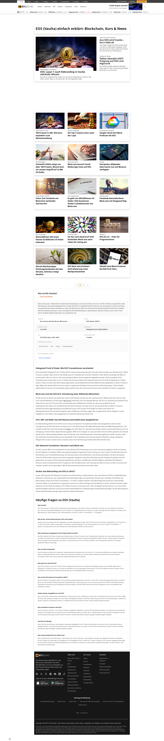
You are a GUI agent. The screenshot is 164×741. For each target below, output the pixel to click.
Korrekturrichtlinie (74, 688)
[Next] (6, 737)
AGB (77, 713)
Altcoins (58, 346)
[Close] (9, 739)
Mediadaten (72, 667)
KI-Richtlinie (72, 691)
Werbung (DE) (104, 670)
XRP (54, 6)
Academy (87, 674)
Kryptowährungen (68, 346)
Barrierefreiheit (73, 676)
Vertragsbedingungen (47, 701)
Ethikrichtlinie (72, 682)
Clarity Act (83, 6)
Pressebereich (104, 673)
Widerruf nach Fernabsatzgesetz (113, 701)
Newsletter (87, 680)
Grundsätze (72, 679)
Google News (88, 683)
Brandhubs (87, 677)
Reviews (86, 667)
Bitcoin (40, 6)
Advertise (132, 1)
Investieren (68, 6)
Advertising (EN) (105, 667)
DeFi (52, 346)
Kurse (86, 661)
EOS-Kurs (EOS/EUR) (44, 358)
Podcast (86, 670)
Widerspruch (83, 705)
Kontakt (102, 664)
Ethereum (47, 6)
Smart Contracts (43, 346)
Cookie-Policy (73, 701)
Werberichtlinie (73, 685)
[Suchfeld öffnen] (145, 7)
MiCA (76, 6)
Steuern (60, 6)
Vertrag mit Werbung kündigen (90, 701)
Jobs (69, 664)
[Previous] (2, 737)
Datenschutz (72, 673)
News (86, 658)
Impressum (72, 670)
